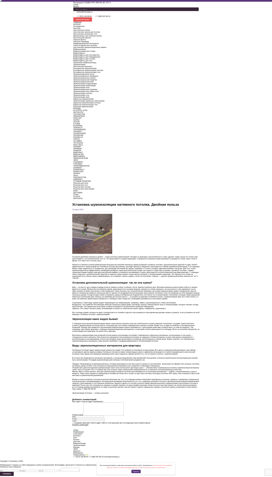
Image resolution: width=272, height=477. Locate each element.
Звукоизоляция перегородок (84, 85)
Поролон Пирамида (81, 41)
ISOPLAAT (77, 118)
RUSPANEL (78, 126)
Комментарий (77, 415)
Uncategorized (78, 26)
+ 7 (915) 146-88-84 (84, 16)
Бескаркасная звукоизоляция (84, 68)
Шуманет (76, 451)
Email (74, 419)
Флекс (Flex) (78, 145)
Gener (75, 175)
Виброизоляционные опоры (84, 51)
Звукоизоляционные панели (84, 78)
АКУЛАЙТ (77, 147)
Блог (75, 438)
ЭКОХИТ (76, 173)
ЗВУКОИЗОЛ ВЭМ (80, 158)
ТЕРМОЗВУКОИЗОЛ (81, 166)
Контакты (77, 436)
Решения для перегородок (83, 189)
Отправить (7, 474)
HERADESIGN (79, 116)
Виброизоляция (79, 49)
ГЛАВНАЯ (77, 22)
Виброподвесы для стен (82, 61)
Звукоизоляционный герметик (85, 80)
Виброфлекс (78, 453)
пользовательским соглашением (153, 467)
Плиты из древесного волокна (85, 45)
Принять (136, 471)
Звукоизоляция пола (81, 87)
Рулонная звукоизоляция (83, 107)
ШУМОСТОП (78, 172)
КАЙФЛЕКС (77, 179)
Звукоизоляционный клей (83, 82)
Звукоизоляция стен (81, 95)
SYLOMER (77, 141)
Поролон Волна (79, 40)
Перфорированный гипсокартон (86, 43)
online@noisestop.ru (84, 12)
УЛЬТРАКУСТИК (79, 177)
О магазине (77, 434)
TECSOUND (78, 143)
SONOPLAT (78, 128)
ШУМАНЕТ (77, 168)
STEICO (76, 139)
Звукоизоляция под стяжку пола (86, 91)
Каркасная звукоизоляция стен (85, 105)
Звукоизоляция (79, 64)
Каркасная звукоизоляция (83, 99)
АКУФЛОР (77, 150)
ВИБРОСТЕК (78, 154)
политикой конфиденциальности (129, 467)
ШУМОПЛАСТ (78, 170)
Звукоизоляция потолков (82, 393)
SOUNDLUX (78, 137)
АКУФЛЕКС (77, 149)
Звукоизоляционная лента (83, 74)
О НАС (76, 194)
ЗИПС (75, 160)
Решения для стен (80, 185)
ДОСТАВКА (77, 193)
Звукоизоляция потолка (82, 93)
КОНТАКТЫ (77, 198)
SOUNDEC (77, 131)
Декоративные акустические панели (87, 36)
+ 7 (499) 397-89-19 (102, 16)
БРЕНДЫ (77, 108)
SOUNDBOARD (79, 129)
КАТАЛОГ (77, 24)
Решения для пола (80, 183)
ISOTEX (76, 120)
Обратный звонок (82, 19)
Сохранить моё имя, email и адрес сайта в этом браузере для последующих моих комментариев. (112, 423)
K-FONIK (76, 124)
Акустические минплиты (82, 66)
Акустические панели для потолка (86, 32)
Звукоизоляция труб (81, 97)
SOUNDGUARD (79, 133)
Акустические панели (81, 30)
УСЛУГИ (76, 196)
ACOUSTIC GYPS (80, 110)
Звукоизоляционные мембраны (85, 76)
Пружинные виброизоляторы (84, 63)
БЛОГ (75, 191)
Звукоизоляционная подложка (85, 89)
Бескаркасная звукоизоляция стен (86, 72)
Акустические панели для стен (85, 34)
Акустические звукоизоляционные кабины (89, 47)
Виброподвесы (79, 53)
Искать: (76, 6)
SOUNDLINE (78, 135)
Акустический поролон (82, 38)
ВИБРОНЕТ (78, 152)
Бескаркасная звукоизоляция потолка (88, 70)
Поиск (197, 8)
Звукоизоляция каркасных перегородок (88, 101)
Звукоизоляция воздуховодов (85, 84)
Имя (74, 417)
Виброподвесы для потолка (84, 59)
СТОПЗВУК (77, 164)
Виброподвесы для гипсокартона (86, 55)
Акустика (76, 28)
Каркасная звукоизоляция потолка (86, 103)
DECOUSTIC (78, 112)
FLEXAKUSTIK (79, 114)
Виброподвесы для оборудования (86, 57)
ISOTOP (76, 122)
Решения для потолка (82, 187)
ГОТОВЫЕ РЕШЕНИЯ (82, 181)
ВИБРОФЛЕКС (79, 156)
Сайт (74, 421)
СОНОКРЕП (78, 162)
